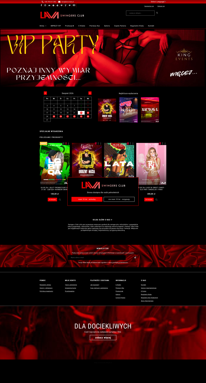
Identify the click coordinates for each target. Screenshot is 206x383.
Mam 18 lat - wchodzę (87, 199)
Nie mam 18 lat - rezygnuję (119, 199)
